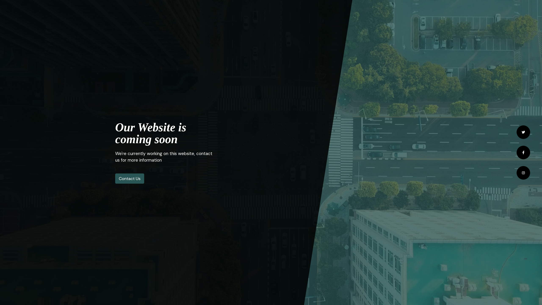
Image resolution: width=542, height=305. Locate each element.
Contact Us (130, 178)
